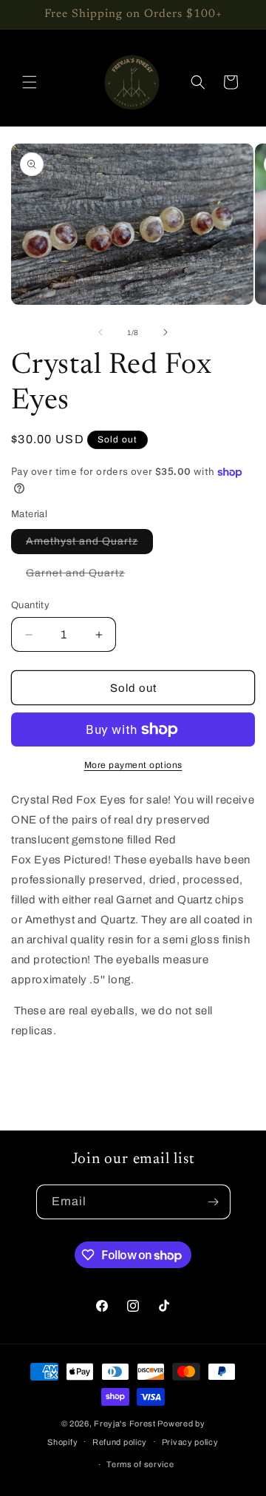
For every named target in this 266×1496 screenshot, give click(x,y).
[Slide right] (165, 332)
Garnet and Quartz (83, 576)
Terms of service (140, 1464)
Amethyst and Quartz (89, 544)
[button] (29, 82)
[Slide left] (100, 332)
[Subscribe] (213, 1202)
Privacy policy (190, 1442)
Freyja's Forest (125, 1423)
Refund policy (119, 1442)
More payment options (133, 765)
